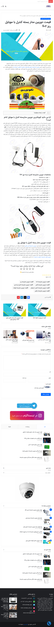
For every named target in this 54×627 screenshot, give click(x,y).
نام (50, 372)
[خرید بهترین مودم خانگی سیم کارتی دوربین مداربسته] (47, 459)
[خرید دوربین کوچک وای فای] (27, 334)
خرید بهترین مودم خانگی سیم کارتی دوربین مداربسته (31, 457)
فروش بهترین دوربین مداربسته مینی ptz (33, 510)
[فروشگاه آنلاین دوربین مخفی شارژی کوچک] (10, 334)
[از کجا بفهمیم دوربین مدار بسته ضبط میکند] (13, 607)
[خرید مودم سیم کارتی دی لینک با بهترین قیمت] (13, 600)
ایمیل (50, 378)
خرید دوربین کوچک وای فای (28, 340)
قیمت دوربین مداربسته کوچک (20, 288)
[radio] (33, 269)
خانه (49, 15)
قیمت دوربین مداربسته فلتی (42, 285)
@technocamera (25, 604)
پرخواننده (27, 427)
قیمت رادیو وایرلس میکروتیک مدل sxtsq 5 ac (39, 1)
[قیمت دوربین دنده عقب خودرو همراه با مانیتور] (47, 434)
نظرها (9, 427)
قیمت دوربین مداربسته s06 (42, 282)
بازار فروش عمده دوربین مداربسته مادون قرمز (32, 527)
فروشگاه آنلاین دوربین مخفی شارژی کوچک (12, 340)
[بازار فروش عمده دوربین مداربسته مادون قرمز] (47, 528)
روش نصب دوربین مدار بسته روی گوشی (4, 614)
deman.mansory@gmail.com (29, 613)
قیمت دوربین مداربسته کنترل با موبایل (40, 288)
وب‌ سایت (24, 378)
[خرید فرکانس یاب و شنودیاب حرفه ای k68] (47, 440)
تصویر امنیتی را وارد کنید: (39, 388)
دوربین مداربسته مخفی (43, 15)
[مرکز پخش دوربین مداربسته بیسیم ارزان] (47, 521)
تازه (45, 427)
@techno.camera (24, 608)
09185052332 (24, 598)
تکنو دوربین (25, 624)
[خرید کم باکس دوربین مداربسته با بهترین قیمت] (47, 453)
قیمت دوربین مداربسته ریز (26, 282)
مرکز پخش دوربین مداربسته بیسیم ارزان (34, 518)
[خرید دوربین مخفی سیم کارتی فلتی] (43, 334)
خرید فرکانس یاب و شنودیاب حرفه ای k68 (33, 438)
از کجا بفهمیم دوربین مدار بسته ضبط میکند (4, 606)
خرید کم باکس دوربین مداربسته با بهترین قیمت (32, 451)
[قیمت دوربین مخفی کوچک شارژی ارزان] (47, 542)
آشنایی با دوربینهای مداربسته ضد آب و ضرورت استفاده (31, 532)
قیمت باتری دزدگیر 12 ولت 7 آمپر (35, 445)
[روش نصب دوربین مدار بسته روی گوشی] (13, 615)
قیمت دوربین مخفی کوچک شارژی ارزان (34, 540)
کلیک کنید (22, 601)
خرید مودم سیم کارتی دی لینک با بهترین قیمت (4, 599)
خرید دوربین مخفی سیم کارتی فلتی (44, 340)
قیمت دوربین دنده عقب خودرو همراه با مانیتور (32, 432)
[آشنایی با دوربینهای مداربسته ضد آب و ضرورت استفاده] (47, 535)
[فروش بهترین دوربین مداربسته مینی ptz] (47, 512)
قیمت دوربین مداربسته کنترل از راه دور (23, 285)
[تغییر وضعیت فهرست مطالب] (47, 113)
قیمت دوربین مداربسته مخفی (42, 291)
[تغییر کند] (48, 6)
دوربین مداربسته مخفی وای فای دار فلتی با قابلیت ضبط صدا (26, 67)
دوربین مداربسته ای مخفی (31, 246)
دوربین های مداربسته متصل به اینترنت (42, 257)
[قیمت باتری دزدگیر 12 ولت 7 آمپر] (47, 446)
